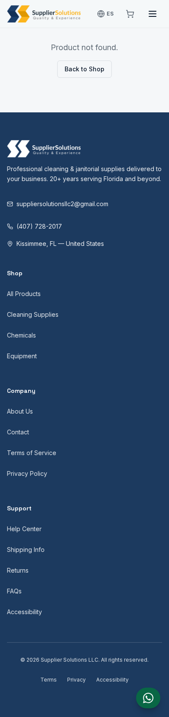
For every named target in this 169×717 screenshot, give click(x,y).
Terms (48, 679)
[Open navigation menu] (152, 13)
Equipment (22, 356)
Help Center (24, 528)
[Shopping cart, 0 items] (130, 13)
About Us (20, 411)
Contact (18, 432)
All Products (24, 293)
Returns (18, 570)
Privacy (76, 679)
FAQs (14, 591)
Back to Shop (84, 69)
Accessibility (24, 611)
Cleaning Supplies (32, 314)
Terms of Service (31, 452)
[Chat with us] (148, 698)
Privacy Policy (27, 473)
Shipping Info (26, 549)
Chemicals (21, 335)
